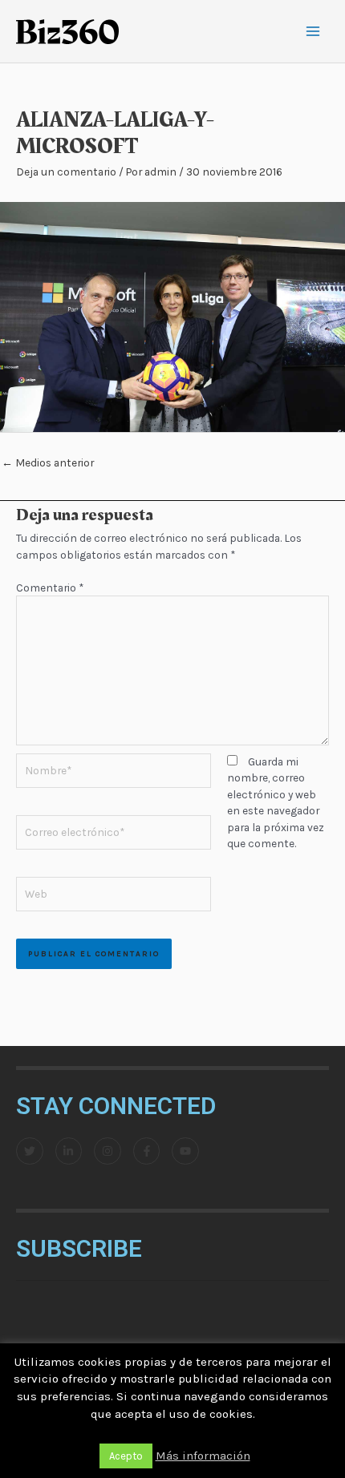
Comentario (49, 587)
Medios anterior (48, 462)
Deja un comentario (66, 171)
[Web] (113, 896)
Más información (203, 1455)
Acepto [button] (126, 1456)
